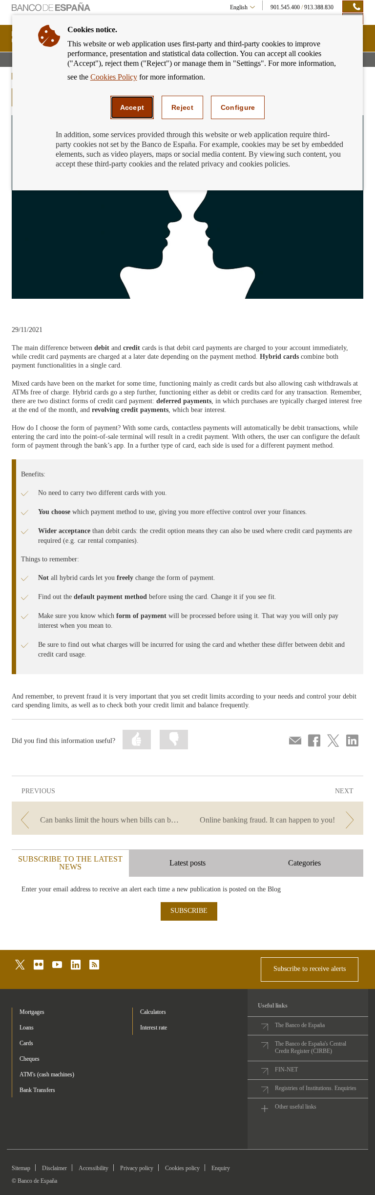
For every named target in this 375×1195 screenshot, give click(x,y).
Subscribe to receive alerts (309, 968)
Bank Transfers (37, 1090)
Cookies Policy (113, 77)
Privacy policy (136, 1168)
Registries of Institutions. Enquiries (315, 1088)
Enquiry (220, 1168)
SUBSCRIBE (189, 910)
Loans (27, 1027)
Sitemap (21, 1168)
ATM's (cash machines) (47, 1074)
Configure (238, 107)
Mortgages (32, 1012)
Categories (304, 863)
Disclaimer (54, 1168)
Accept (132, 107)
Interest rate (153, 1027)
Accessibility (93, 1168)
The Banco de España (300, 1025)
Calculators (153, 1012)
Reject (182, 107)
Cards (26, 1043)
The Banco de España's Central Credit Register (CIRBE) (310, 1047)
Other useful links (295, 1106)
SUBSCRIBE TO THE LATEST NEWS (70, 863)
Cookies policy (182, 1168)
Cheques (30, 1058)
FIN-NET (286, 1069)
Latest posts (187, 863)
